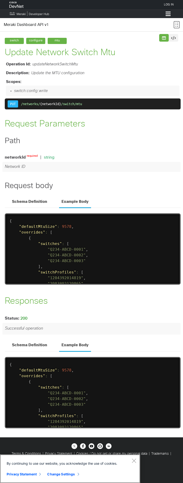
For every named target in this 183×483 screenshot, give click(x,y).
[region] (70, 468)
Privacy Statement (22, 474)
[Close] (134, 460)
